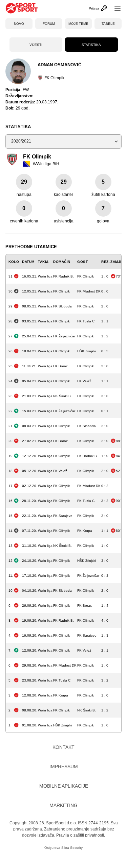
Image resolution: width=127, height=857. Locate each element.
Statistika (91, 45)
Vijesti (35, 45)
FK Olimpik (54, 77)
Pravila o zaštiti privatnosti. (80, 835)
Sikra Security (72, 848)
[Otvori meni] (114, 8)
